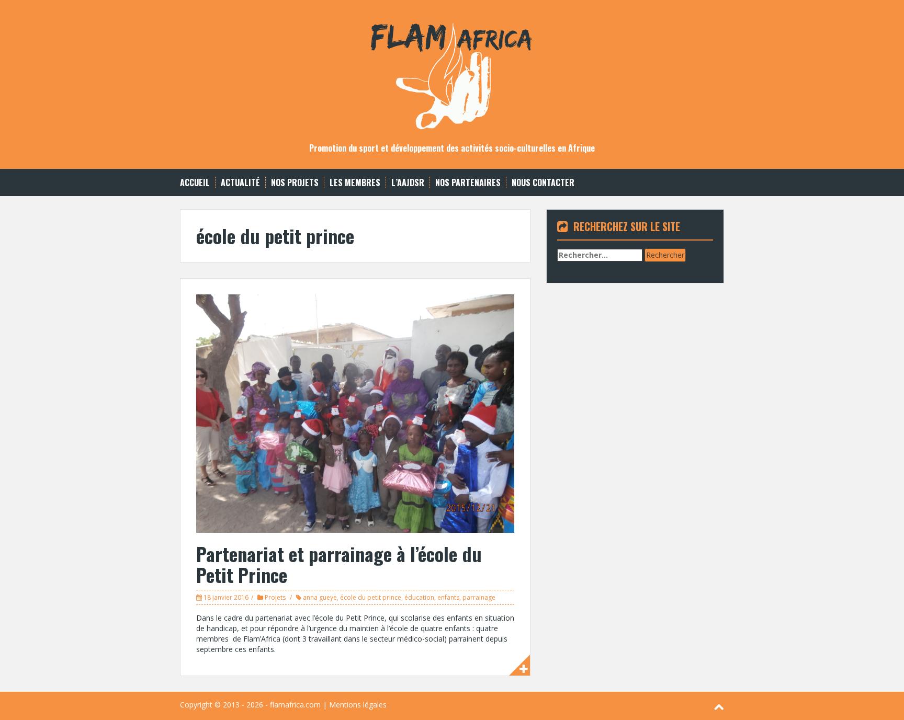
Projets (275, 597)
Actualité (240, 183)
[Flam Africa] (451, 71)
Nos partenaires (468, 183)
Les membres (355, 183)
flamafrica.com (295, 705)
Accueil (195, 183)
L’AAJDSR (407, 183)
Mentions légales (358, 705)
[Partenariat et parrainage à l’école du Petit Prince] (355, 413)
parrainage (478, 597)
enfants (448, 597)
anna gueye (320, 597)
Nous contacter (543, 183)
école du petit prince (370, 597)
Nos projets (295, 183)
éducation (419, 597)
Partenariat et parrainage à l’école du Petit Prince (339, 564)
